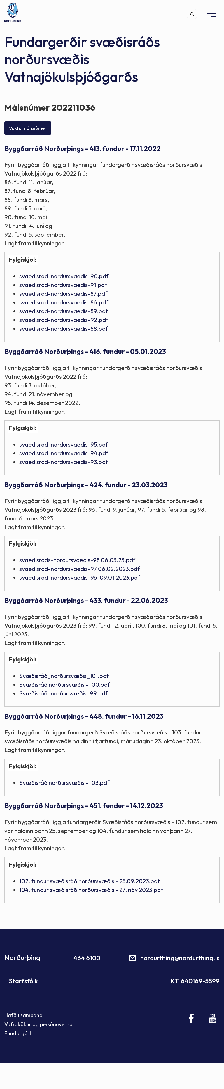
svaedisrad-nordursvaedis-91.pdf (63, 284)
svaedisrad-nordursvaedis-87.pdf (63, 293)
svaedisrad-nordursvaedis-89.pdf (63, 311)
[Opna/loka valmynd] (208, 13)
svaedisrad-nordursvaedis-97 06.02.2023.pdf (79, 568)
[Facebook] (191, 1018)
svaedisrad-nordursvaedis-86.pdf (63, 302)
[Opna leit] (192, 14)
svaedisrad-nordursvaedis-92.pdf (63, 319)
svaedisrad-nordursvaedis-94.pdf (63, 453)
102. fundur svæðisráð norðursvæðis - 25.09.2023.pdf (89, 881)
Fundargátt (18, 1033)
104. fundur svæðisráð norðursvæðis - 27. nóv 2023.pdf (91, 889)
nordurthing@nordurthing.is (180, 958)
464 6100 (87, 958)
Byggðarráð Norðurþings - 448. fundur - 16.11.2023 (84, 716)
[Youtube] (212, 1018)
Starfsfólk (23, 981)
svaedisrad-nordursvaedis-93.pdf (63, 461)
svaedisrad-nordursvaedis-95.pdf (63, 444)
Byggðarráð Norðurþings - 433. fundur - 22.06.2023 (86, 600)
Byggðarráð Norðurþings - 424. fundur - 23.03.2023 (86, 485)
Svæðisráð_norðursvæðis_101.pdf (64, 675)
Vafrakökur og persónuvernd (38, 1024)
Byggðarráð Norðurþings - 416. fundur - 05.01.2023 (85, 351)
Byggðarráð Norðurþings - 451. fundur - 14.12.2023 (83, 805)
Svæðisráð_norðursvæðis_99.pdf (63, 693)
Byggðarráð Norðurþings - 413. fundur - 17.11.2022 (82, 148)
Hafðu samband (23, 1015)
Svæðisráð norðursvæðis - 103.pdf (64, 782)
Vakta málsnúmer (28, 128)
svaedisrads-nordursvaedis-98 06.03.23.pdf (77, 560)
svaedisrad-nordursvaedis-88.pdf (63, 328)
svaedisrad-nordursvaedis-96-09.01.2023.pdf (79, 577)
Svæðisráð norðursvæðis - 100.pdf (64, 684)
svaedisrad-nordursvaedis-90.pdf (64, 276)
